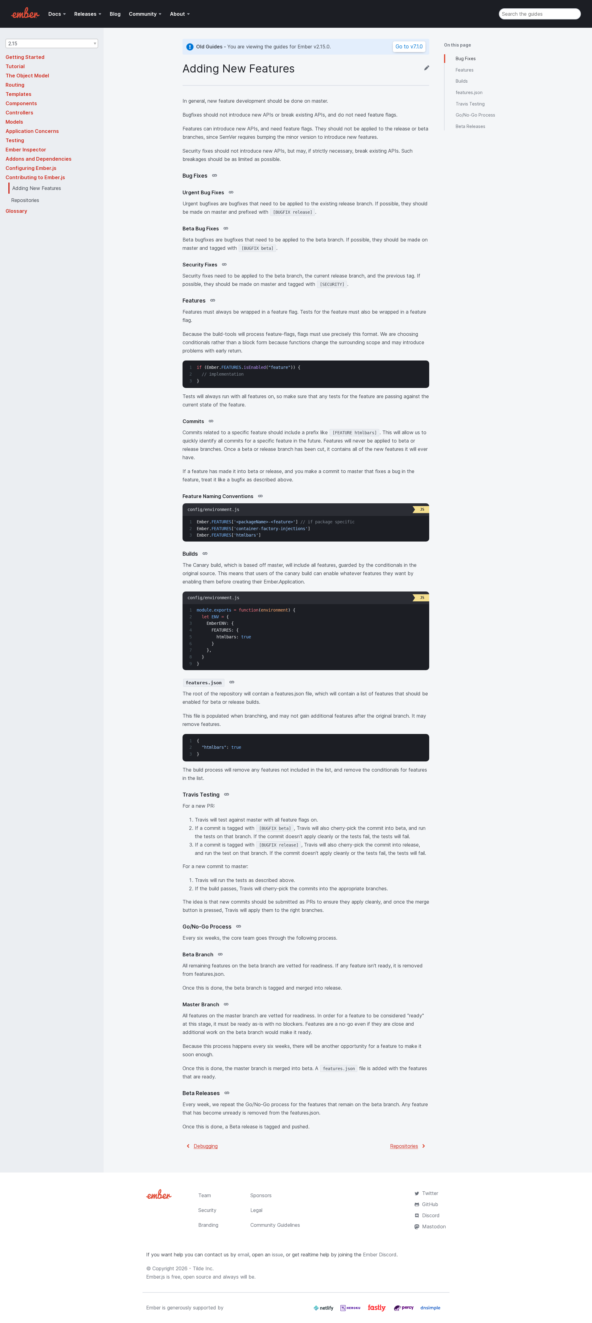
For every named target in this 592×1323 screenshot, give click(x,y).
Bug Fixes (466, 58)
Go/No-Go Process (475, 114)
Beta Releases (470, 126)
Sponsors (261, 1195)
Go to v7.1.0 (409, 46)
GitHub (430, 1204)
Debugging (206, 1146)
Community (143, 14)
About (177, 14)
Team (204, 1195)
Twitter (430, 1193)
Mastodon (434, 1226)
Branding (208, 1225)
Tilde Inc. (203, 1268)
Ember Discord (380, 1254)
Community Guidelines (275, 1225)
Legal (256, 1210)
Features (465, 69)
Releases (85, 14)
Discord (431, 1215)
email (243, 1254)
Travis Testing (470, 103)
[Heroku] (351, 1310)
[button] (52, 43)
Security (207, 1210)
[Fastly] (377, 1310)
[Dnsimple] (430, 1310)
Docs (54, 14)
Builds (462, 81)
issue (277, 1254)
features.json (469, 92)
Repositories (404, 1146)
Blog (115, 14)
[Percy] (404, 1310)
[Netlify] (324, 1310)
